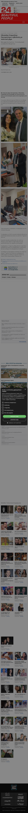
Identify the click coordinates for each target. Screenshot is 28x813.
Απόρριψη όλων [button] (14, 419)
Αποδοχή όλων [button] (14, 416)
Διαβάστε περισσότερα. (11, 399)
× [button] (25, 389)
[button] (14, 423)
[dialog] (14, 406)
